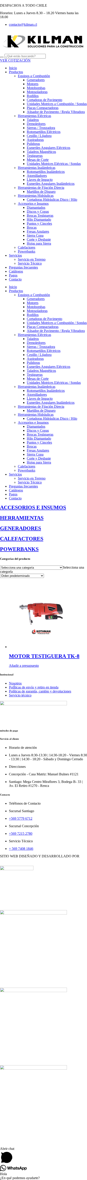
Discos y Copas (38, 211)
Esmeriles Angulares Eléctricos (48, 148)
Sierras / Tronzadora (41, 128)
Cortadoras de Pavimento (44, 100)
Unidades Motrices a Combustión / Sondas (57, 104)
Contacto (15, 279)
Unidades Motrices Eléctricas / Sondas (54, 164)
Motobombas (36, 88)
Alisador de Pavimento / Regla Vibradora (56, 112)
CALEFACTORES (14, 1137)
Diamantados (36, 207)
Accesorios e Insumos (33, 203)
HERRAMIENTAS (14, 904)
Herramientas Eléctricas (34, 116)
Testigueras (35, 156)
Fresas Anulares (38, 231)
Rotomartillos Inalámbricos (46, 172)
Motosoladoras (37, 92)
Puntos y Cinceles (39, 223)
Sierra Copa (35, 235)
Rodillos (33, 96)
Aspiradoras (35, 140)
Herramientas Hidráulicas (36, 195)
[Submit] (2, 57)
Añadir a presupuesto (24, 665)
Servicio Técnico (30, 263)
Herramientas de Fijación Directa (41, 187)
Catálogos (16, 271)
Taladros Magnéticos (41, 152)
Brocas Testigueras (40, 215)
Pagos (13, 275)
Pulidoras (33, 144)
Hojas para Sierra (39, 243)
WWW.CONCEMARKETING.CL (25, 860)
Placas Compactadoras (42, 108)
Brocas (32, 227)
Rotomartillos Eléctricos (43, 132)
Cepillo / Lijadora (39, 136)
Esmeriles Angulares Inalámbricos (51, 183)
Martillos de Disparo (41, 191)
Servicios (15, 255)
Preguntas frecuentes (23, 267)
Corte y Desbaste (39, 239)
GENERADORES (13, 1059)
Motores (32, 84)
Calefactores (26, 247)
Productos (16, 72)
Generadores (36, 80)
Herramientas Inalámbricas (36, 168)
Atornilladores (37, 175)
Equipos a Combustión (34, 76)
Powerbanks (26, 251)
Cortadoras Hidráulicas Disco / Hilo (52, 199)
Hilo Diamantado (39, 219)
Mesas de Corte (38, 160)
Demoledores (36, 124)
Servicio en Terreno (32, 259)
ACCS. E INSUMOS (15, 982)
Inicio (13, 68)
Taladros (33, 120)
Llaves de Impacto (40, 179)
